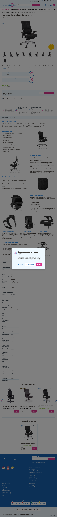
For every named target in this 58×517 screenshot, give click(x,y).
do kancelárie (13, 281)
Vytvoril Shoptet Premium (50, 513)
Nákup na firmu (32, 477)
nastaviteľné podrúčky (15, 309)
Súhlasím (38, 264)
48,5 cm (12, 378)
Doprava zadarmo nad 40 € (36, 108)
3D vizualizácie (32, 475)
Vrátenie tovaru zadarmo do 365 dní (49, 108)
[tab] (5, 117)
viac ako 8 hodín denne (15, 285)
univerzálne (13, 279)
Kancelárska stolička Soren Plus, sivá (27, 406)
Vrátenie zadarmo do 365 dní (34, 470)
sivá (11, 269)
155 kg (12, 274)
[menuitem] (5, 9)
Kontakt (3, 485)
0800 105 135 (8, 459)
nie (11, 307)
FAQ (3, 495)
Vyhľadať (36, 5)
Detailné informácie (28, 68)
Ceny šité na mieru (32, 480)
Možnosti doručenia (7, 88)
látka (11, 276)
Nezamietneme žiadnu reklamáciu (22, 108)
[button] (11, 410)
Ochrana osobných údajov (7, 492)
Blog (3, 489)
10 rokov (12, 287)
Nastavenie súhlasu (30, 264)
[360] (28, 395)
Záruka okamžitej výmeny (34, 478)
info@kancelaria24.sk (22, 459)
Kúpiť (34, 448)
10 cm (12, 312)
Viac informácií (20, 264)
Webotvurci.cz (52, 515)
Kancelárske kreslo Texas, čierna (10, 406)
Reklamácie (4, 487)
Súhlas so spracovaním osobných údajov (10, 493)
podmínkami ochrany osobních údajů (38, 462)
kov (11, 272)
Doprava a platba (32, 469)
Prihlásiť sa (51, 459)
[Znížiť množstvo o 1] (39, 93)
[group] (11, 400)
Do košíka (50, 93)
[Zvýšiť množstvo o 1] (43, 93)
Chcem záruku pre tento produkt (13, 74)
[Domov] (2, 12)
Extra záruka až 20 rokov (9, 107)
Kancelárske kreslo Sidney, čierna (45, 406)
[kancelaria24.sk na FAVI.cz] (3, 468)
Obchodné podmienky (6, 490)
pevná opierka (13, 296)
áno (11, 299)
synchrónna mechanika (15, 302)
